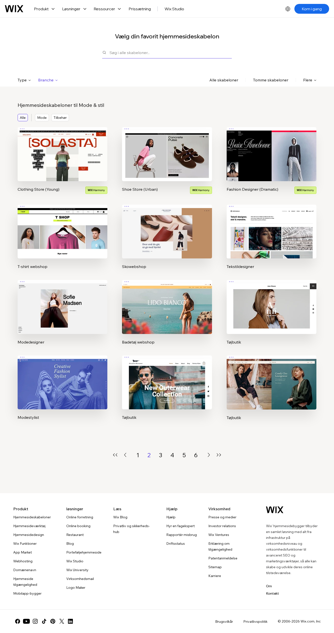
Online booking (78, 526)
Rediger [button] (62, 149)
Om (269, 586)
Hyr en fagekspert (180, 526)
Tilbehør (60, 117)
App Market (22, 552)
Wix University (77, 570)
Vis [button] (62, 163)
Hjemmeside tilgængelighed (25, 582)
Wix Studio (174, 8)
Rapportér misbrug (181, 535)
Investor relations (222, 526)
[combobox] (171, 52)
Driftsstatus (175, 543)
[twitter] (61, 621)
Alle (23, 117)
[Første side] (115, 454)
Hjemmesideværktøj (29, 526)
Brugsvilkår (224, 621)
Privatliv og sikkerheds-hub (131, 529)
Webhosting (23, 561)
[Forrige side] (125, 455)
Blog (70, 543)
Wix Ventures (218, 535)
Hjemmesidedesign (28, 535)
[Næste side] (209, 455)
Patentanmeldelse (222, 558)
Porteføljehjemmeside (83, 552)
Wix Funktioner (25, 543)
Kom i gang (312, 8)
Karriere (214, 576)
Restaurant (75, 535)
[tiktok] (44, 621)
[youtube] (26, 621)
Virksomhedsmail (80, 579)
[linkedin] (70, 621)
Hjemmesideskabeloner (32, 517)
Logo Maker (75, 587)
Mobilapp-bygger (27, 593)
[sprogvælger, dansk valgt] (287, 8)
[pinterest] (52, 621)
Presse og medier (222, 517)
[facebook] (17, 621)
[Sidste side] (219, 454)
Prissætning (140, 8)
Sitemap (215, 567)
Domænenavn (24, 570)
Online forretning (79, 517)
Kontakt (272, 593)
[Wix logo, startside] (14, 8)
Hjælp (171, 517)
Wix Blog (120, 517)
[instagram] (35, 621)
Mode (42, 117)
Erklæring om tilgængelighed (220, 546)
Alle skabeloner (223, 80)
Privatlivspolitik (255, 621)
